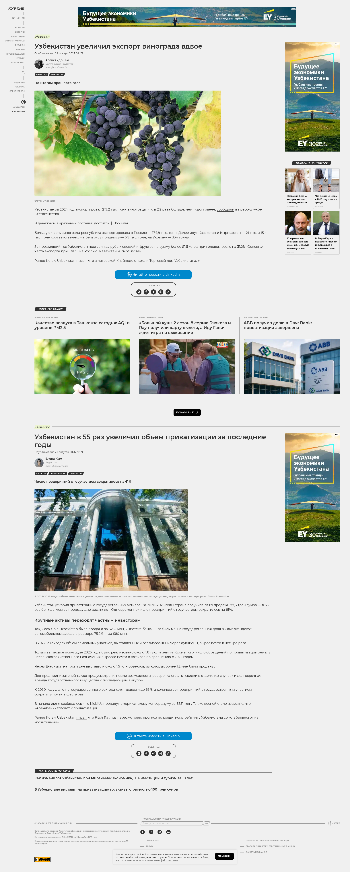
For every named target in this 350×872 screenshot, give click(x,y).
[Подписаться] (206, 823)
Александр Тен (57, 60)
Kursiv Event (18, 63)
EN (23, 18)
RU (13, 18)
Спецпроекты (17, 91)
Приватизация (58, 473)
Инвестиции (18, 36)
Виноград (41, 75)
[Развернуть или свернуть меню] (23, 72)
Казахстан (19, 107)
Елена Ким (53, 458)
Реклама (20, 87)
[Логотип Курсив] (16, 8)
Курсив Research (15, 54)
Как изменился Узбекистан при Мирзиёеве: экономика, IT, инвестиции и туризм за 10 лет (113, 778)
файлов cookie (169, 860)
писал (81, 261)
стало (222, 704)
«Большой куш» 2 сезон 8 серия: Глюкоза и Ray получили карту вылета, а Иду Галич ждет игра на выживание (185, 327)
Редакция (19, 82)
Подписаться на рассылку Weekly (162, 819)
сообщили (225, 209)
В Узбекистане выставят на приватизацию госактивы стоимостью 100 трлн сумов (106, 789)
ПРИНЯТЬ (224, 856)
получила (195, 605)
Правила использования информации (267, 841)
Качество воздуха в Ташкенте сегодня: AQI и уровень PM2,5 (82, 325)
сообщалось (71, 704)
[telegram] (160, 832)
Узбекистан (18, 111)
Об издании (152, 841)
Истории (20, 32)
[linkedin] (168, 832)
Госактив (41, 473)
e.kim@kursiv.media (56, 465)
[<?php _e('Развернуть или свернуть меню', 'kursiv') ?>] (23, 102)
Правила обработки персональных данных (270, 846)
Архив (149, 846)
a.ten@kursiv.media (56, 67)
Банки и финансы (15, 41)
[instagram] (151, 832)
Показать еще (187, 412)
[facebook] (142, 832)
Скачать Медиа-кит (256, 852)
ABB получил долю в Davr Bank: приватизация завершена (278, 325)
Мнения (20, 49)
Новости (20, 27)
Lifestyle (20, 58)
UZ (18, 18)
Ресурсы (20, 45)
